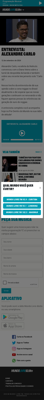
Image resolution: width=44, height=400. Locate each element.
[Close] (40, 188)
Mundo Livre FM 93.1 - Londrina (22, 206)
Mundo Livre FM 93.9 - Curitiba (22, 199)
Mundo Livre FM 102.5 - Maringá (22, 212)
